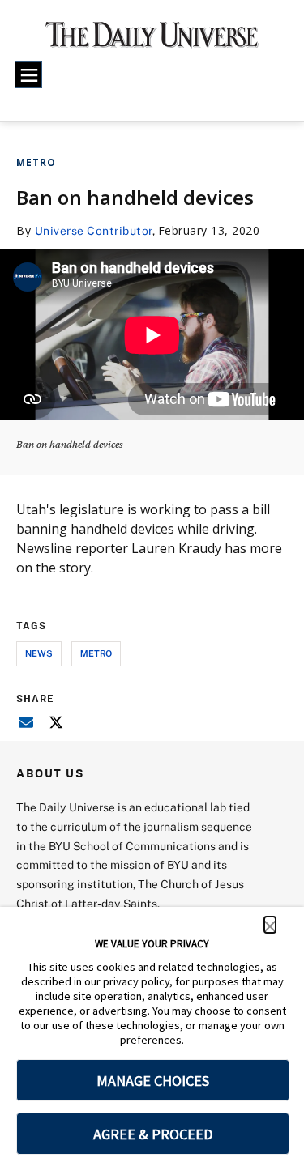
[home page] (152, 40)
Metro (36, 162)
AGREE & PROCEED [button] (152, 1134)
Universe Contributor (93, 230)
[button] (270, 925)
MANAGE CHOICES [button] (152, 1080)
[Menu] (28, 74)
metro (96, 653)
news (39, 653)
